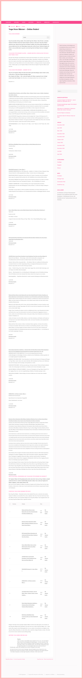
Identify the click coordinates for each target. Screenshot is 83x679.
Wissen (23, 22)
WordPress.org (60, 184)
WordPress (52, 674)
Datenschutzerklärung (60, 674)
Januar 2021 (60, 142)
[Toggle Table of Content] (47, 37)
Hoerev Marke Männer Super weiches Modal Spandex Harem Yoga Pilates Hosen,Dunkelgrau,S (27, 210)
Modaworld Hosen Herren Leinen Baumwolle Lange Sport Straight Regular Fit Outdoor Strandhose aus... (29, 511)
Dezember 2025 (60, 125)
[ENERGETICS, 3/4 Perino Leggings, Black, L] (18, 392)
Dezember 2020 (60, 145)
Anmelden (59, 175)
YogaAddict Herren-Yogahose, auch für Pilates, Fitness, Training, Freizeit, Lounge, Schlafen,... (30, 593)
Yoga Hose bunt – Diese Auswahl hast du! (45, 659)
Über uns (39, 22)
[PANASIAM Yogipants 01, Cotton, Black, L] (18, 167)
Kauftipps (31, 22)
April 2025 (59, 127)
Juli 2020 (59, 151)
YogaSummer (23, 674)
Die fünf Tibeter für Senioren (63, 112)
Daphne (19, 26)
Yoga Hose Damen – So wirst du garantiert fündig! (15, 659)
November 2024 (60, 136)
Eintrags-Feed (60, 178)
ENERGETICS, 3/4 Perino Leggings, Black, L (17, 393)
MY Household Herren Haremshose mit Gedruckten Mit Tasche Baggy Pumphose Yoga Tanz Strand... (30, 535)
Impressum (46, 22)
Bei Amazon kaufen (12, 130)
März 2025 (59, 130)
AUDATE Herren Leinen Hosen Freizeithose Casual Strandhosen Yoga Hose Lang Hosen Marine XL (28, 256)
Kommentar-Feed (61, 181)
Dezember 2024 (60, 133)
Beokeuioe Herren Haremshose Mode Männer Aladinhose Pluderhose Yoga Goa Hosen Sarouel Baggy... (30, 523)
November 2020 (60, 148)
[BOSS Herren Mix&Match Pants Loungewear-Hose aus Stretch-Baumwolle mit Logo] (18, 142)
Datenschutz (56, 22)
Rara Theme (41, 674)
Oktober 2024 (60, 139)
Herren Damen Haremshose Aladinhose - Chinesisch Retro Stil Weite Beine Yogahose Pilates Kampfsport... (29, 605)
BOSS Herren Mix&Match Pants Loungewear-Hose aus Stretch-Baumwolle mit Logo (25, 144)
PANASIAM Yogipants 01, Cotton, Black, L (17, 169)
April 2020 (59, 154)
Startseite (8, 22)
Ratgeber (16, 22)
